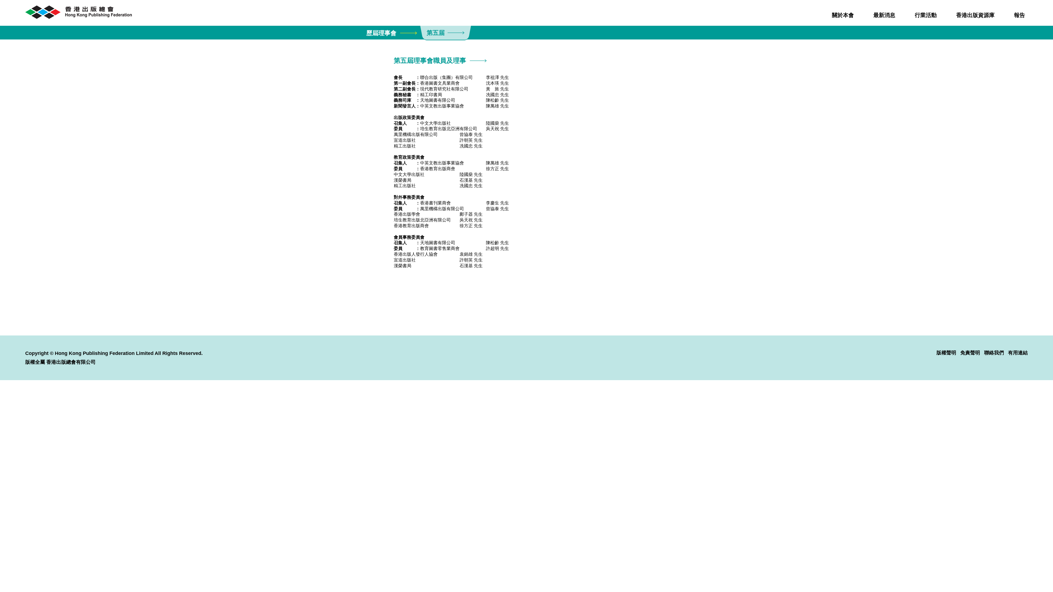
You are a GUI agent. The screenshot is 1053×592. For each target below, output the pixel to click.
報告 (1019, 15)
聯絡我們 (994, 352)
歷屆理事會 (381, 33)
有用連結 (1018, 352)
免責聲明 (970, 352)
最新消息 (884, 15)
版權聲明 (946, 352)
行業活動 (926, 15)
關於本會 (843, 15)
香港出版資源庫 (975, 15)
